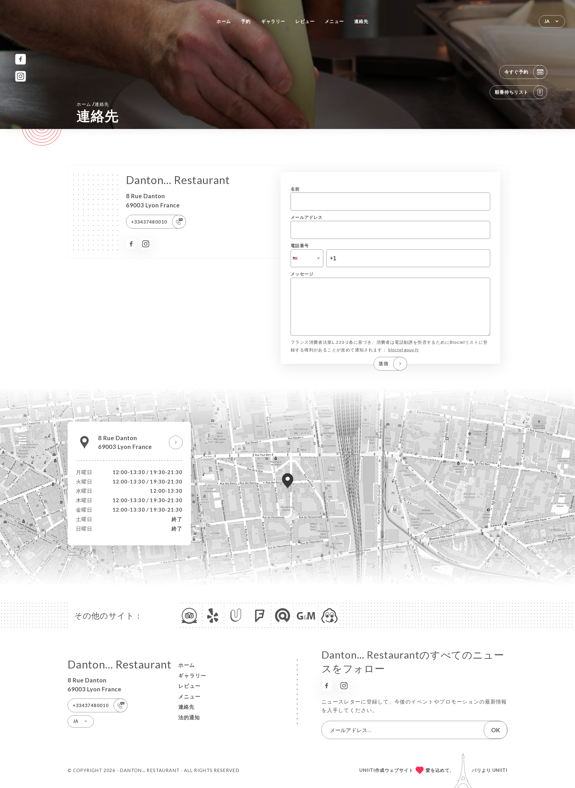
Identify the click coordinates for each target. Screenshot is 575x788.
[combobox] (307, 258)
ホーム (224, 21)
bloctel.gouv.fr (403, 349)
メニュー (334, 21)
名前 (295, 188)
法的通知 (189, 717)
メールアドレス (307, 217)
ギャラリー (273, 21)
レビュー (305, 21)
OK (495, 730)
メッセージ (302, 273)
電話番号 (300, 245)
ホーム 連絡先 (93, 104)
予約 (246, 21)
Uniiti (499, 770)
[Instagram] (20, 76)
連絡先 (361, 21)
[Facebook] (20, 59)
